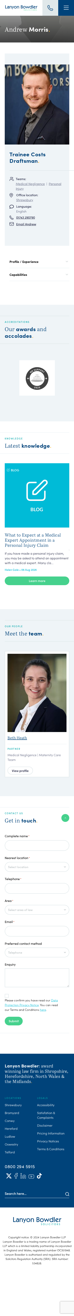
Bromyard (12, 1113)
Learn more (37, 580)
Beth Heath (17, 737)
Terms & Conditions (50, 1149)
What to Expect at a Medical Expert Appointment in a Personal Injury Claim (33, 540)
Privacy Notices (48, 1141)
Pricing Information (51, 1133)
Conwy (10, 1120)
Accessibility (45, 1105)
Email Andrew (26, 224)
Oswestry (11, 1144)
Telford (10, 1152)
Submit (14, 1021)
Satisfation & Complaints (46, 1115)
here (43, 1009)
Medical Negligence (30, 183)
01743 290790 (25, 217)
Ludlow (10, 1136)
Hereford (11, 1128)
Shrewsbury (24, 200)
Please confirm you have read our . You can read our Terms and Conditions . (31, 1005)
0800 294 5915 (20, 1166)
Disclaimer (44, 1125)
